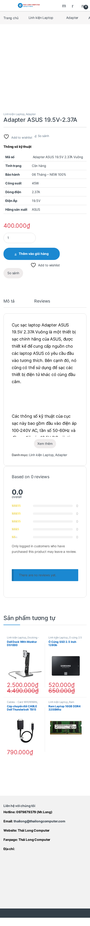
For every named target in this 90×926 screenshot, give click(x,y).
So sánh (43, 136)
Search (64, 5)
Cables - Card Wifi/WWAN (22, 702)
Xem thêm (45, 444)
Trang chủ (10, 18)
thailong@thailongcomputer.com (39, 821)
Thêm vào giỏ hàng (34, 254)
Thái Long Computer (34, 830)
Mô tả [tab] (9, 301)
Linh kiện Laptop (41, 18)
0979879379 (26, 812)
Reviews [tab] (42, 301)
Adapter (72, 18)
